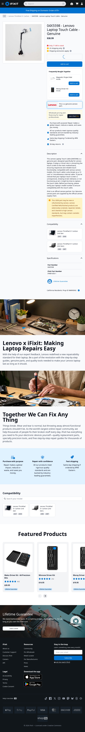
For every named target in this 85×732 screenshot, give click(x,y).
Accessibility (7, 676)
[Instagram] (59, 698)
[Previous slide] (40, 596)
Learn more (14, 628)
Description (52, 153)
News (26, 666)
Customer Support (9, 652)
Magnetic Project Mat (64, 77)
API (4, 663)
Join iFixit (74, 116)
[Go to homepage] (12, 4)
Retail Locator (29, 656)
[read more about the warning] (79, 290)
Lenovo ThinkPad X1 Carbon (19, 16)
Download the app (32, 671)
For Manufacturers (31, 659)
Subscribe (68, 658)
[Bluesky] (72, 698)
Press (26, 663)
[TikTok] (46, 698)
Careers (5, 659)
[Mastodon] (68, 698)
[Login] (82, 4)
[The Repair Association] (81, 698)
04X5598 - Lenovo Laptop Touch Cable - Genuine (49, 16)
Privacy (5, 679)
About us (6, 648)
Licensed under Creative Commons (48, 725)
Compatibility (52, 224)
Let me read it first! (63, 662)
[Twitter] (54, 698)
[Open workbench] (72, 4)
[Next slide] (45, 596)
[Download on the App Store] (33, 677)
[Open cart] (77, 4)
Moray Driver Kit (62, 89)
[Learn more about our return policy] (63, 144)
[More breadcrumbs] (4, 16)
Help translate (8, 698)
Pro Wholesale (29, 652)
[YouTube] (63, 698)
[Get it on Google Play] (33, 684)
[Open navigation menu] (2, 4)
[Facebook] (50, 698)
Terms (5, 683)
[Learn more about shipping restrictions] (64, 48)
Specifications (53, 258)
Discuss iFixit (7, 656)
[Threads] (76, 698)
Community (28, 648)
